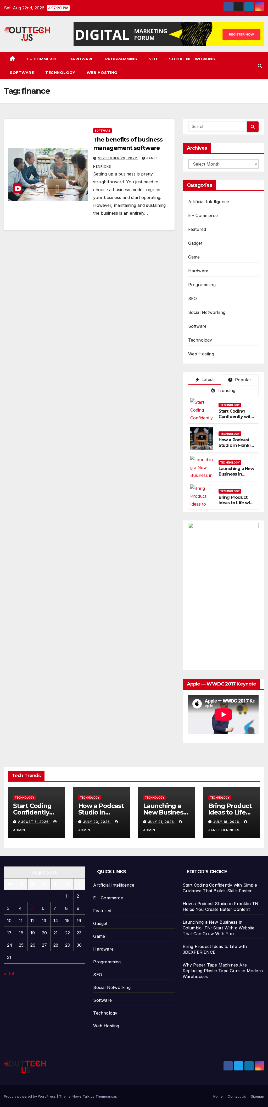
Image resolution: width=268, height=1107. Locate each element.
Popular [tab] (242, 379)
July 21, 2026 (161, 822)
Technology (60, 72)
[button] (260, 65)
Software (22, 72)
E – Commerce (42, 59)
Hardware (81, 59)
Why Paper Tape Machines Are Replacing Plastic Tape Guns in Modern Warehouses (223, 970)
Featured (197, 229)
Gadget (195, 243)
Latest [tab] (207, 379)
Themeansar (106, 1096)
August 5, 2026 (34, 822)
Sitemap (257, 1096)
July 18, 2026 (226, 822)
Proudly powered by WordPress (30, 1096)
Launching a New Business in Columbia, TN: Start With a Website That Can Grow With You (219, 927)
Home (218, 1096)
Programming (121, 59)
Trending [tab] (226, 390)
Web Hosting (102, 72)
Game (194, 257)
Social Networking (192, 59)
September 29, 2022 (118, 158)
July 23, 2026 (97, 822)
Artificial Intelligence (208, 201)
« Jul (9, 973)
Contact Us (237, 1096)
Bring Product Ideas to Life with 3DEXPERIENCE (236, 503)
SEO (153, 59)
